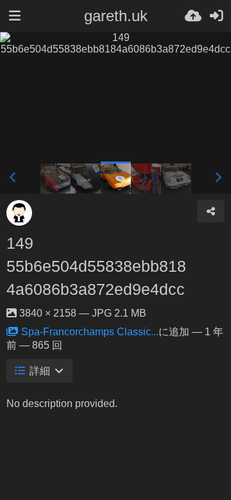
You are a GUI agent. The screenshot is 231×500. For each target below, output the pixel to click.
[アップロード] (193, 16)
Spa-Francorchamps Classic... (89, 331)
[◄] (13, 177)
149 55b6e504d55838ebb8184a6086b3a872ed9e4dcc (96, 266)
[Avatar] (19, 213)
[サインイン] (216, 16)
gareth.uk (116, 15)
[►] (218, 177)
